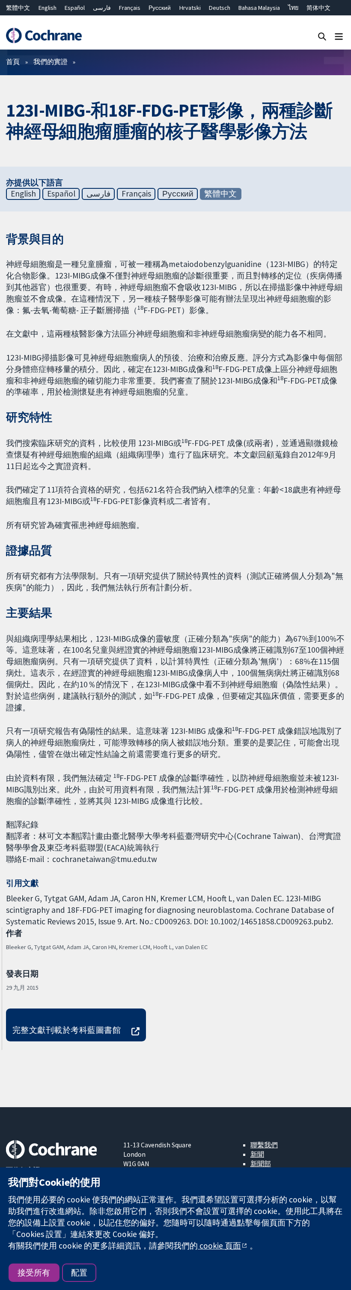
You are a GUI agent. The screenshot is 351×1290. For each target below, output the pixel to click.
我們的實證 (50, 61)
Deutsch (219, 8)
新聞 (257, 1154)
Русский (160, 8)
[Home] (43, 36)
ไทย (293, 8)
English (48, 8)
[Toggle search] (322, 36)
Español (75, 8)
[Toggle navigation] (339, 36)
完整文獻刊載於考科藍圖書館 (66, 1030)
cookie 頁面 (219, 1245)
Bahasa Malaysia (259, 8)
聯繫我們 (264, 1144)
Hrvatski (190, 8)
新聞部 (260, 1163)
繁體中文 (18, 8)
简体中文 (318, 8)
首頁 (13, 61)
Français (129, 8)
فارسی (102, 8)
